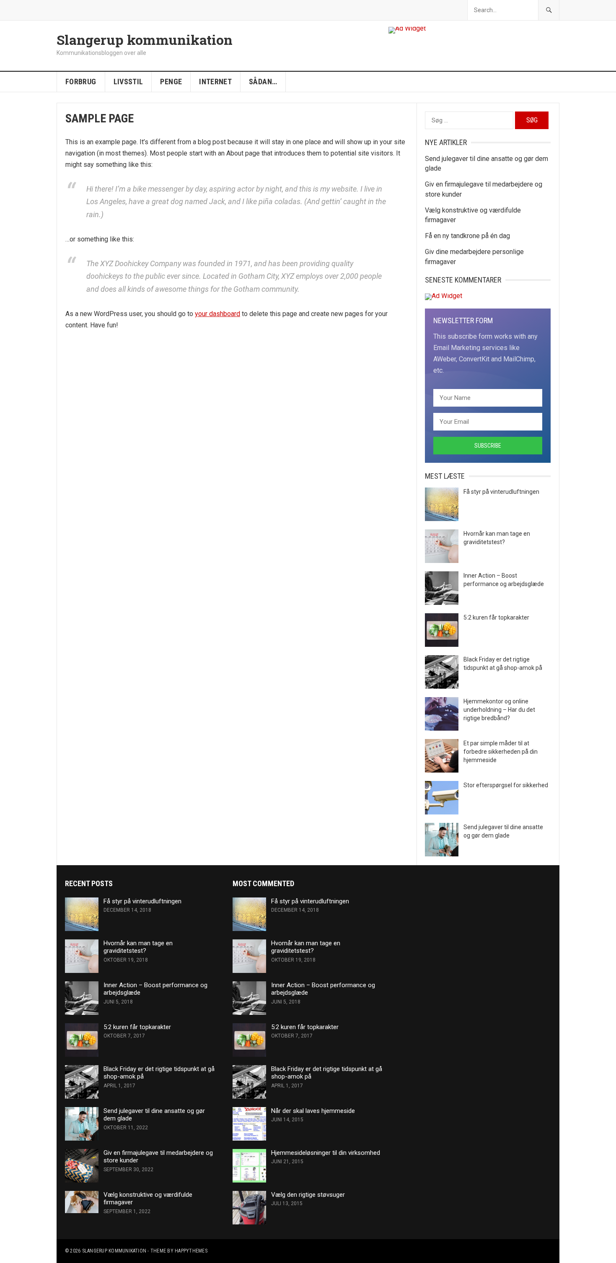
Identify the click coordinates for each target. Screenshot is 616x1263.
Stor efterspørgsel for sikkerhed (505, 785)
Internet (215, 81)
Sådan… (263, 81)
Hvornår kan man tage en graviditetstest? (138, 947)
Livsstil (128, 81)
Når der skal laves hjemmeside (313, 1111)
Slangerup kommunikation (145, 40)
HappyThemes (191, 1251)
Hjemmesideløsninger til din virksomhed (325, 1153)
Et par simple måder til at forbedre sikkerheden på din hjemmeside (500, 751)
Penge (171, 81)
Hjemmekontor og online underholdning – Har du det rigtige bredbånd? (499, 709)
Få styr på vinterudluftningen (501, 491)
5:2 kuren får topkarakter (496, 617)
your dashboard (217, 314)
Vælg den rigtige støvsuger (308, 1194)
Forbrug (80, 81)
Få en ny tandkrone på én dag (467, 236)
